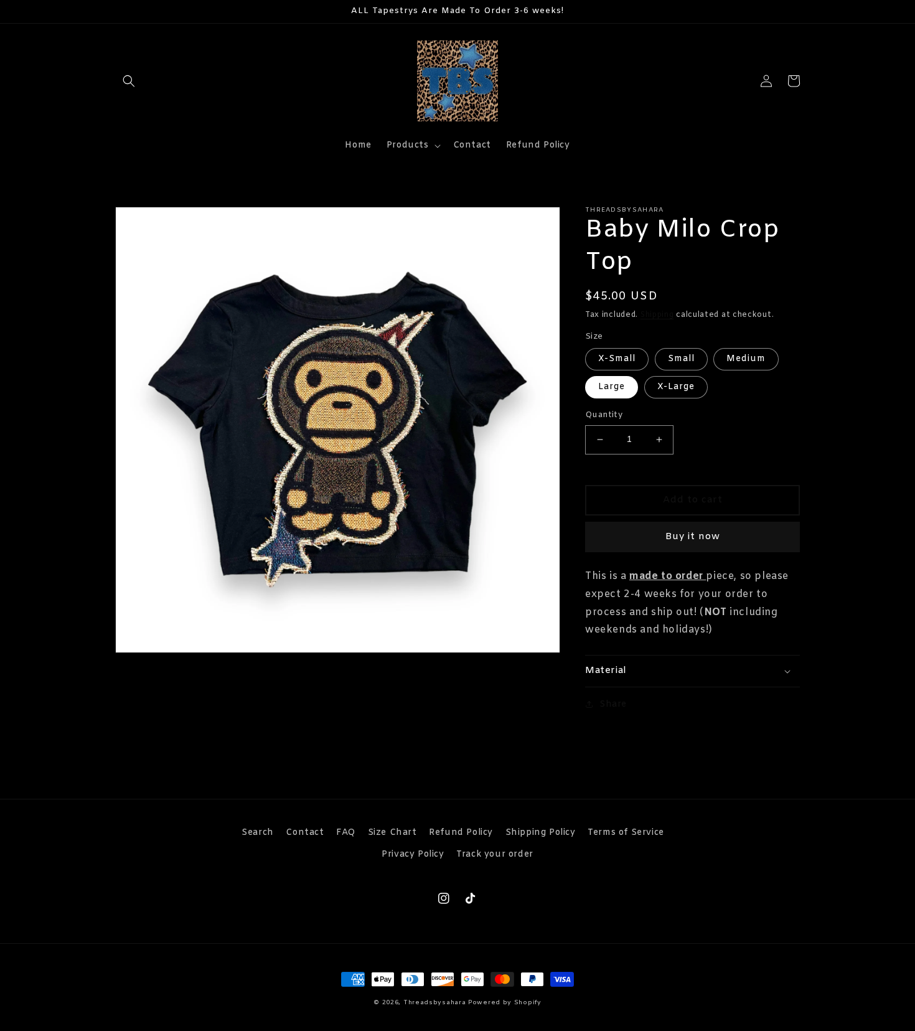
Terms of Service (626, 833)
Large (611, 387)
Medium (746, 359)
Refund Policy (461, 833)
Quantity (603, 415)
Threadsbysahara (434, 1003)
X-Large (676, 387)
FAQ (345, 833)
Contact (305, 833)
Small (681, 359)
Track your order (494, 854)
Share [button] (613, 704)
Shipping (657, 315)
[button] (129, 81)
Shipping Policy (540, 833)
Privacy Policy (413, 854)
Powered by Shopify (505, 1003)
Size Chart (392, 833)
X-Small (617, 359)
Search (258, 833)
